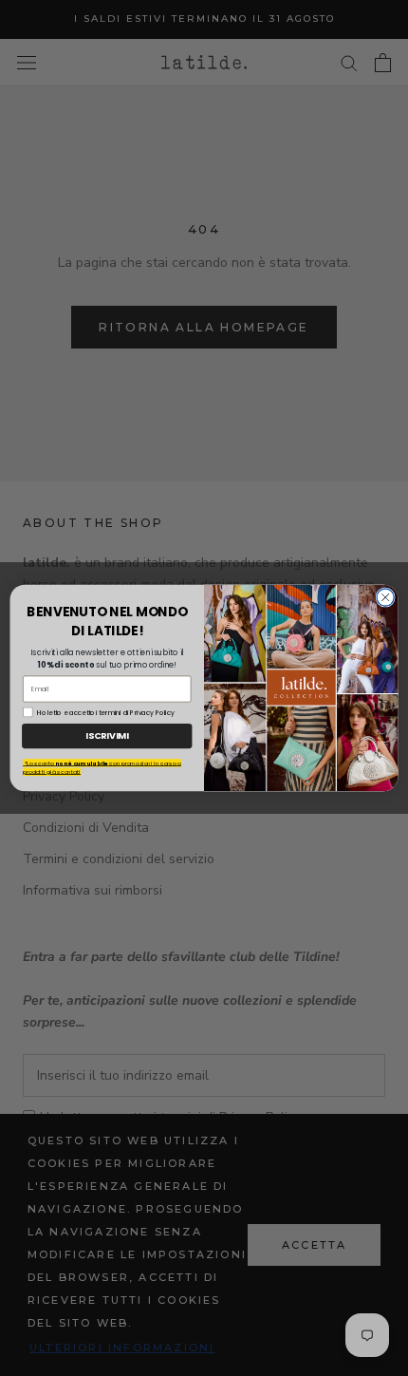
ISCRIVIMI (106, 735)
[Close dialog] (385, 597)
